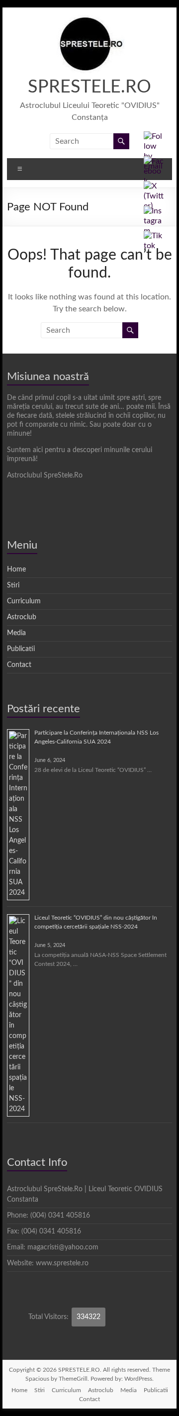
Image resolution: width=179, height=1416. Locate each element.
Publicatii (21, 649)
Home (16, 569)
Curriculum (24, 601)
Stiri (13, 585)
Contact (19, 664)
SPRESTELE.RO (89, 87)
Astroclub (21, 617)
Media (16, 633)
